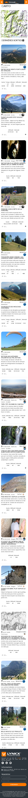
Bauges (13, 161)
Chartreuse (4, 67)
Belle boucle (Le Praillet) (11, 731)
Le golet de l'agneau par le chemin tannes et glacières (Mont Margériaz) (12, 543)
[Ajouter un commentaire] (4, 88)
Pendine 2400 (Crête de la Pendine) (11, 209)
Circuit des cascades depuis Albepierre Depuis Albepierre (13, 451)
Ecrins (13, 115)
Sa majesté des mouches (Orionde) (11, 307)
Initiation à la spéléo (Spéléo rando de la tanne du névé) (13, 163)
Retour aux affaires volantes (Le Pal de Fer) (11, 357)
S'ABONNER (14, 784)
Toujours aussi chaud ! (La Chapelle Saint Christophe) (12, 257)
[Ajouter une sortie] (23, 40)
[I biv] (2, 88)
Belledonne (4, 254)
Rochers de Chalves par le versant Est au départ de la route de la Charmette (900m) (13, 638)
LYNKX (19, 758)
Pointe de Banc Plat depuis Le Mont (13, 589)
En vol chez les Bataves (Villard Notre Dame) (11, 684)
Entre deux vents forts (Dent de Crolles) (13, 70)
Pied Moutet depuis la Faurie (13, 497)
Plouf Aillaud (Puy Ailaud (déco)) (12, 118)
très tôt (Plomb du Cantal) (12, 404)
